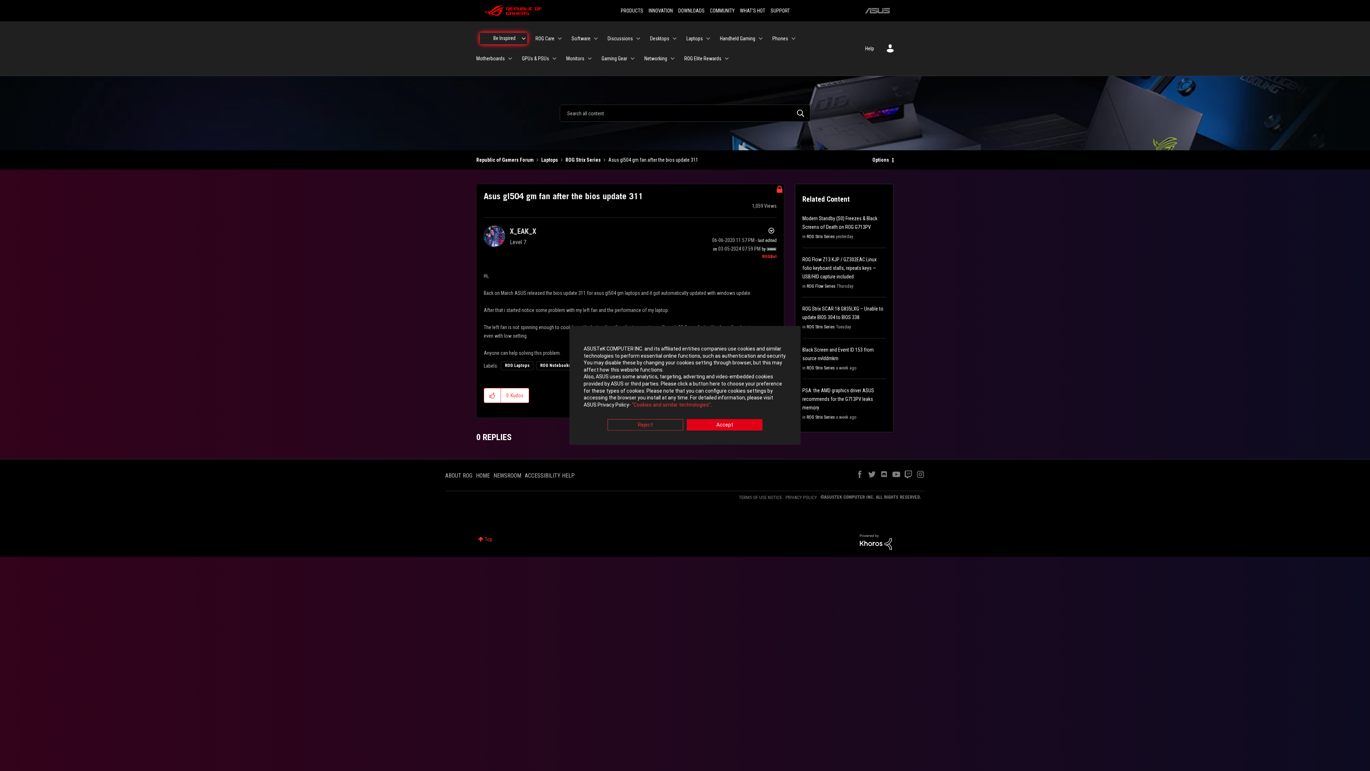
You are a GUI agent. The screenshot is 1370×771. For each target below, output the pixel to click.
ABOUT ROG (458, 475)
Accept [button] (724, 425)
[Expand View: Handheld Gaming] (760, 39)
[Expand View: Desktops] (674, 39)
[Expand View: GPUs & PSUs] (554, 59)
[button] (492, 395)
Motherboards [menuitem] (490, 58)
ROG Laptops (517, 365)
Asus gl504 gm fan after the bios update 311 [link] (653, 160)
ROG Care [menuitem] (545, 38)
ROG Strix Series (583, 160)
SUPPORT (780, 11)
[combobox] (685, 113)
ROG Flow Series (821, 286)
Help (869, 48)
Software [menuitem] (581, 38)
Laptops (549, 160)
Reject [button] (645, 425)
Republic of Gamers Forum (505, 160)
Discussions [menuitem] (620, 38)
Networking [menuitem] (655, 58)
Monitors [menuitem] (575, 58)
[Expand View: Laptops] (708, 39)
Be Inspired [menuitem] (504, 38)
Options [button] (880, 160)
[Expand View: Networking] (672, 59)
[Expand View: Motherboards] (510, 59)
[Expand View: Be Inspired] (523, 38)
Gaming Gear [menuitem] (614, 58)
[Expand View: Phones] (793, 39)
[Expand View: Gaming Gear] (632, 59)
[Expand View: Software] (595, 39)
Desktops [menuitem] (659, 38)
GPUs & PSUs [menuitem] (535, 58)
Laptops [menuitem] (694, 38)
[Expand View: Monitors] (589, 59)
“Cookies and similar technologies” (671, 405)
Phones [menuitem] (780, 38)
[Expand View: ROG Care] (559, 39)
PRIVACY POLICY (801, 497)
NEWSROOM (507, 475)
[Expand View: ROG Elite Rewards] (726, 59)
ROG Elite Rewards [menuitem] (702, 58)
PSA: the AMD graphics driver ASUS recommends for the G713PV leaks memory (838, 399)
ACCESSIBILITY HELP (550, 475)
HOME (483, 475)
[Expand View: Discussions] (638, 39)
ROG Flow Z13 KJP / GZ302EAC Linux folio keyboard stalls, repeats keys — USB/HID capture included (839, 268)
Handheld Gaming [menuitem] (737, 38)
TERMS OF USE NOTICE (760, 497)
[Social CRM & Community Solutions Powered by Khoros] (876, 541)
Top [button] (488, 539)
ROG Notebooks (555, 365)
